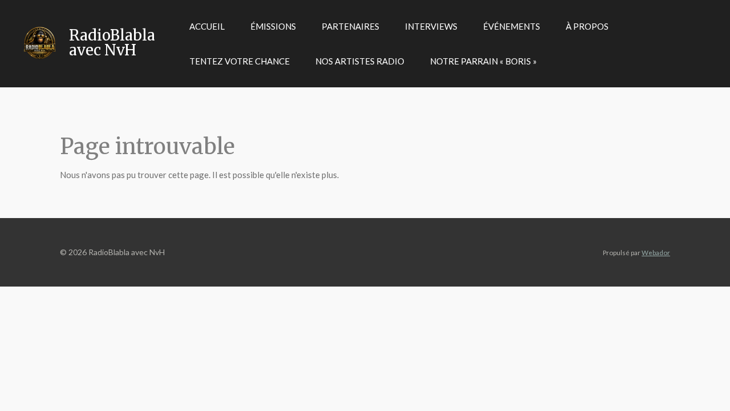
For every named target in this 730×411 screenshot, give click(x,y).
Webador (656, 252)
